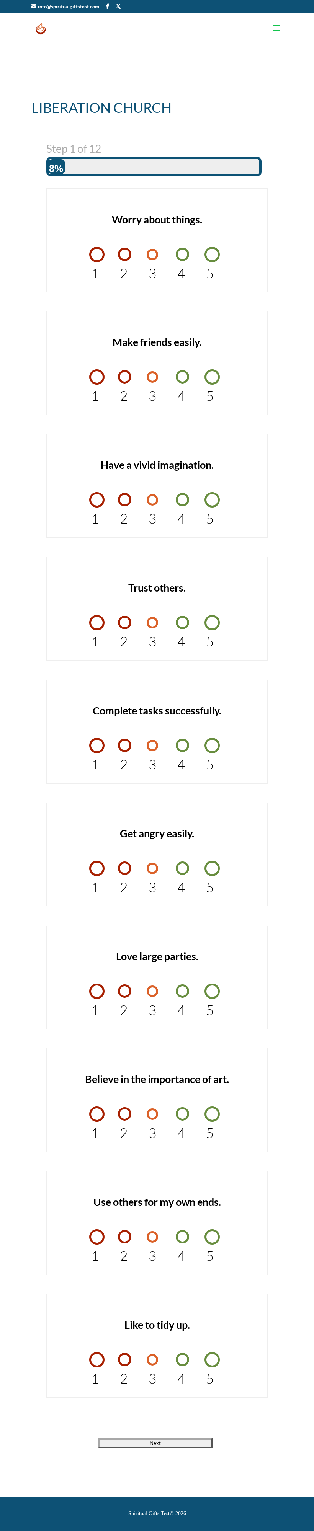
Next (155, 1443)
